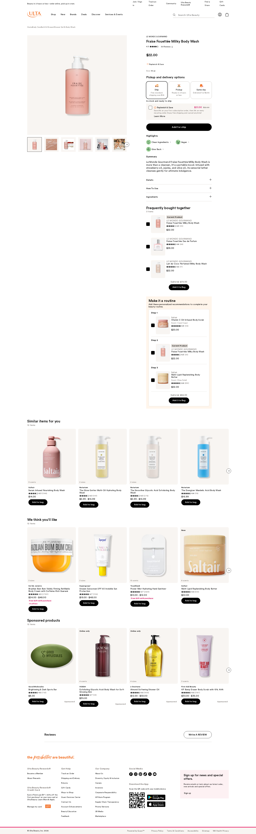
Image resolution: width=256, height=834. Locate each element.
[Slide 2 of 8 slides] (51, 144)
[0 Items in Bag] (227, 14)
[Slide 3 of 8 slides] (68, 144)
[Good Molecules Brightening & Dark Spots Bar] (51, 662)
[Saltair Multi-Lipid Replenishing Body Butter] (204, 562)
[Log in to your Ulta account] (220, 14)
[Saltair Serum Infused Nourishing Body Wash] (51, 463)
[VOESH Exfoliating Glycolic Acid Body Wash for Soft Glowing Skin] (102, 664)
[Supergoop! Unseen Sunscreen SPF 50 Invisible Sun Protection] (102, 563)
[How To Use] (179, 188)
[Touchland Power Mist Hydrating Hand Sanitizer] (153, 563)
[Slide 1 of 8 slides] (34, 144)
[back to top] (247, 825)
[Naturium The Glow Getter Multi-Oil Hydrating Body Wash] (102, 465)
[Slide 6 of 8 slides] (119, 144)
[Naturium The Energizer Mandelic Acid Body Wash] (204, 463)
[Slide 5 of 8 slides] (102, 144)
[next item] (126, 144)
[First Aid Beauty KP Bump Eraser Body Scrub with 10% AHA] (204, 662)
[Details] (179, 180)
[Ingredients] (179, 197)
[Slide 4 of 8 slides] (85, 144)
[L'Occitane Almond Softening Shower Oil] (153, 662)
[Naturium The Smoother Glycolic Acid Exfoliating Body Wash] (153, 465)
